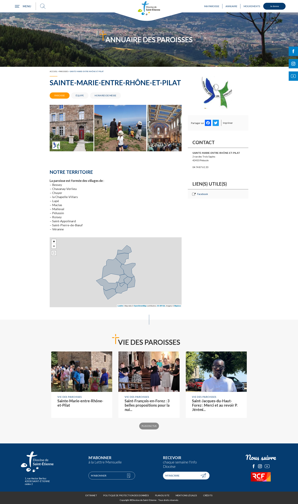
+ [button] (54, 241)
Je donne (274, 6)
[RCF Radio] (260, 476)
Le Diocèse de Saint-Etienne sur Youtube (267, 466)
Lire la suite (81, 384)
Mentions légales (186, 495)
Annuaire (231, 6)
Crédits (207, 495)
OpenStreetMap (140, 306)
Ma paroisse (211, 6)
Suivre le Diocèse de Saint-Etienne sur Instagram (293, 63)
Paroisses (63, 71)
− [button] (54, 246)
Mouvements (252, 6)
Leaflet (120, 306)
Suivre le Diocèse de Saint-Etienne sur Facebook (293, 51)
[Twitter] (216, 123)
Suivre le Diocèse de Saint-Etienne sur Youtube (293, 76)
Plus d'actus (149, 426)
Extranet (91, 495)
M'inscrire (172, 475)
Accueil (53, 71)
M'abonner (98, 475)
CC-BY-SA (161, 306)
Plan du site (162, 495)
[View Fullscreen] (54, 253)
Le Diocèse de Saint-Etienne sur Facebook (254, 466)
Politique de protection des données (126, 495)
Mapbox (177, 306)
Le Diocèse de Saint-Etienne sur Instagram (260, 466)
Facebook (202, 193)
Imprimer (228, 122)
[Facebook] (208, 123)
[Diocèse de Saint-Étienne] (149, 8)
